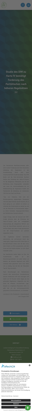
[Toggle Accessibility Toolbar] (28, 408)
